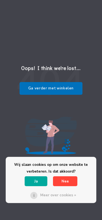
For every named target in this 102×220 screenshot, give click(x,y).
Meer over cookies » (58, 195)
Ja (36, 181)
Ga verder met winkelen (51, 88)
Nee (65, 181)
